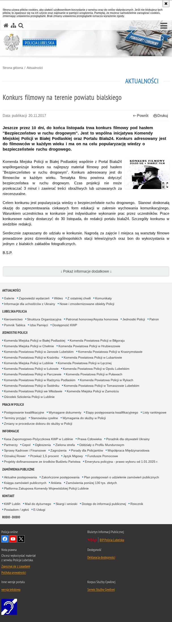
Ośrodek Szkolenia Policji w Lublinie (29, 397)
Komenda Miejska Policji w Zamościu (93, 391)
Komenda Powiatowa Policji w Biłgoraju (97, 340)
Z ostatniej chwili (79, 298)
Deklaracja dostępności (101, 557)
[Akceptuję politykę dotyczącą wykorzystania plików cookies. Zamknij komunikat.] (166, 3)
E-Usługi (39, 509)
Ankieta (56, 483)
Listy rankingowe (154, 412)
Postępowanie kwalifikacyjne (24, 412)
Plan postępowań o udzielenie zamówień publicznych (121, 477)
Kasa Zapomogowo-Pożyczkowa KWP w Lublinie (38, 439)
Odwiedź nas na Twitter (21, 538)
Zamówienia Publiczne (18, 469)
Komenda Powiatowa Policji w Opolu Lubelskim (96, 368)
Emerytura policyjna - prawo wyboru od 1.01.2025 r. (121, 461)
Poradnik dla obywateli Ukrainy (128, 439)
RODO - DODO (11, 517)
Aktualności (35, 67)
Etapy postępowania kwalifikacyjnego (112, 412)
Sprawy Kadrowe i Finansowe (25, 450)
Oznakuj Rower (15, 456)
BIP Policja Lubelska (112, 540)
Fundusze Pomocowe (102, 456)
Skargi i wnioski (66, 504)
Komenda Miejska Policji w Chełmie (29, 346)
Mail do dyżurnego (38, 504)
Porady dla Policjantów (87, 450)
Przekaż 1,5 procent (44, 456)
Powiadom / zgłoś (16, 509)
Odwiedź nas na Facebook (5, 538)
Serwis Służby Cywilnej (101, 589)
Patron (154, 319)
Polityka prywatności (13, 572)
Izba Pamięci (39, 325)
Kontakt (8, 496)
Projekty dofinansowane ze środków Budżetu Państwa (42, 461)
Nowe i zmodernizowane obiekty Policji (87, 304)
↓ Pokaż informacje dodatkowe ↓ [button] (86, 271)
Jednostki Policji (134, 319)
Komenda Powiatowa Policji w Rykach (106, 380)
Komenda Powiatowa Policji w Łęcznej (85, 363)
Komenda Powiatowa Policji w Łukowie (31, 368)
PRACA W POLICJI (13, 404)
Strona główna (13, 67)
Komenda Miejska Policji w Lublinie (28, 363)
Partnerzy (11, 445)
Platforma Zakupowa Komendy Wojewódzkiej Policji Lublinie (46, 488)
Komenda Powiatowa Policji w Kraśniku (31, 357)
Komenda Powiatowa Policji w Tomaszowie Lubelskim (101, 385)
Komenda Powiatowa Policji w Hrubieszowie (89, 346)
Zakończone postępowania (60, 477)
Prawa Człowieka (89, 439)
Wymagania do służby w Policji (84, 418)
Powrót (142, 116)
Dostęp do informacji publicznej (104, 504)
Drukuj (162, 116)
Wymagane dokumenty (65, 412)
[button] (163, 26)
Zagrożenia (58, 450)
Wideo (58, 298)
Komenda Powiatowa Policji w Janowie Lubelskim (39, 351)
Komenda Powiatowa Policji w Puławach (94, 374)
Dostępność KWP (64, 325)
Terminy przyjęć (15, 418)
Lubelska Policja (14, 311)
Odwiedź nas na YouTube (13, 538)
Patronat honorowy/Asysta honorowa (92, 319)
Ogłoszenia (43, 445)
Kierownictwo (13, 319)
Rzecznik (136, 504)
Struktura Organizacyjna (44, 319)
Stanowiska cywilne (44, 418)
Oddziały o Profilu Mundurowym (101, 445)
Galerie (9, 298)
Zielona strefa (65, 445)
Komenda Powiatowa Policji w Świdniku (31, 385)
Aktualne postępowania (20, 477)
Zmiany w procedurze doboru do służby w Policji (38, 423)
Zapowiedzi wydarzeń (34, 298)
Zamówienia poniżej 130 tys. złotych (91, 483)
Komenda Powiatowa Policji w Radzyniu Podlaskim (39, 380)
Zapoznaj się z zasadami (15, 566)
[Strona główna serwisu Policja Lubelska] (6, 25)
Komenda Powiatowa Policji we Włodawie (33, 391)
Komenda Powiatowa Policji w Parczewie (32, 374)
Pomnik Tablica (14, 325)
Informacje (10, 431)
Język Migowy (73, 456)
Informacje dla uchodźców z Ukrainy (29, 304)
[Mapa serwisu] (13, 25)
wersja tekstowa (10, 589)
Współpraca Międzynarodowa (128, 450)
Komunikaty (103, 298)
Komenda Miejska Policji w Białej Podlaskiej (34, 340)
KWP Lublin (12, 504)
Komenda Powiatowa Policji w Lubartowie (93, 357)
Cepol (26, 445)
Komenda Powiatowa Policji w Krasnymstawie (110, 351)
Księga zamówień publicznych (25, 483)
